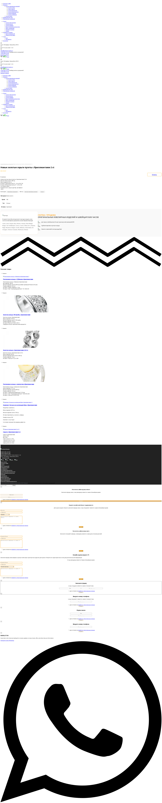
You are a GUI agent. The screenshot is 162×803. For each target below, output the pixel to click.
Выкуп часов (4, 462)
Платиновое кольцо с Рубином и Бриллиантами (18, 279)
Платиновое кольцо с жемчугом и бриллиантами (18, 384)
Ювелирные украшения (8, 164)
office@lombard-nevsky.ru (7, 50)
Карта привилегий (5, 480)
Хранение (3, 474)
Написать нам (5, 458)
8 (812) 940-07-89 (5, 453)
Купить (154, 174)
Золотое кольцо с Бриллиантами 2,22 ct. (15, 350)
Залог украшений (5, 466)
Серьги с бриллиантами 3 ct (12, 432)
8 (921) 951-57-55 (5, 452)
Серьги (42, 191)
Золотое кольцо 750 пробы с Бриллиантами (16, 314)
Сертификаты (4, 469)
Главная (2, 164)
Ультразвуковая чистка (6, 470)
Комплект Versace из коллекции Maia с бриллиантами (20, 405)
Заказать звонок (5, 55)
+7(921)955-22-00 (5, 53)
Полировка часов (5, 467)
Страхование (4, 476)
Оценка (2, 464)
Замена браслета (5, 477)
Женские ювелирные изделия (31, 191)
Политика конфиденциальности (9, 481)
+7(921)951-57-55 (5, 52)
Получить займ (4, 463)
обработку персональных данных (19, 499)
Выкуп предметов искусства (8, 473)
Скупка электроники (6, 478)
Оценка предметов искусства (8, 471)
